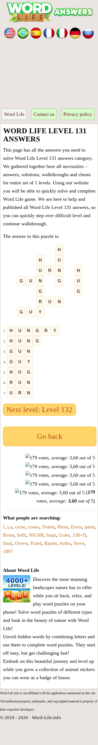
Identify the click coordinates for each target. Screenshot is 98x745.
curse (20, 527)
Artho (65, 543)
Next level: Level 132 (39, 410)
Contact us (43, 114)
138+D (79, 535)
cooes (33, 527)
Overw (21, 543)
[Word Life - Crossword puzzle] (9, 32)
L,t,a (7, 527)
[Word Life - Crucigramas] (35, 32)
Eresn (76, 527)
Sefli (21, 535)
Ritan (62, 527)
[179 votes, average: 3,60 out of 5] (60, 458)
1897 (8, 551)
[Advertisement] (49, 72)
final (7, 543)
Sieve (79, 543)
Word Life (14, 114)
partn (90, 527)
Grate (64, 535)
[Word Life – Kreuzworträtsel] (75, 32)
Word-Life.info (46, 717)
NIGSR (36, 535)
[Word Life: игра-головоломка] (88, 32)
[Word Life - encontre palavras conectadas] (22, 32)
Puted (36, 543)
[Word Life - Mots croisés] (49, 32)
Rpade (50, 543)
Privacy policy (77, 114)
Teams (48, 527)
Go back (49, 436)
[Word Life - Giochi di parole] (62, 32)
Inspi (51, 535)
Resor (8, 535)
